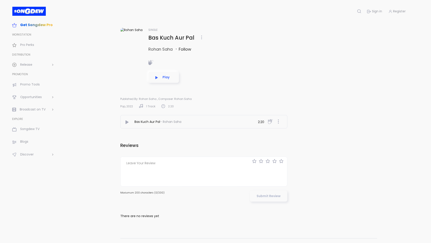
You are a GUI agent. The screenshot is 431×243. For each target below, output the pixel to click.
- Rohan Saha (170, 121)
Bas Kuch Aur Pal (147, 121)
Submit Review (269, 196)
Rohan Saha (161, 49)
